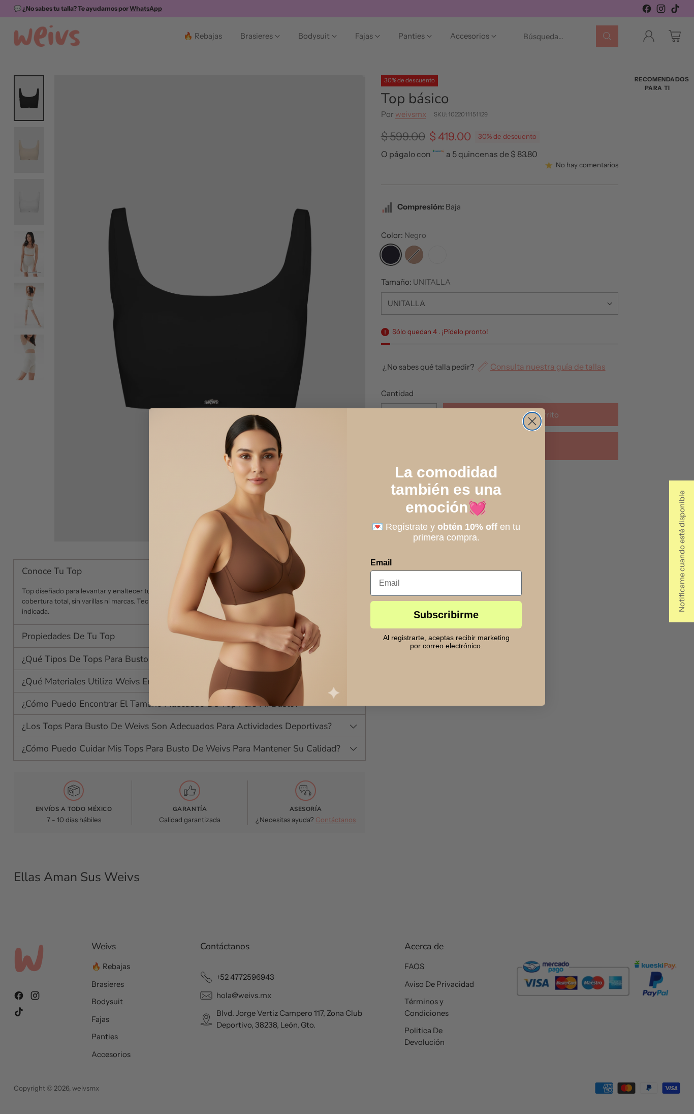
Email (381, 562)
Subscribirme (446, 614)
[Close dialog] (532, 421)
